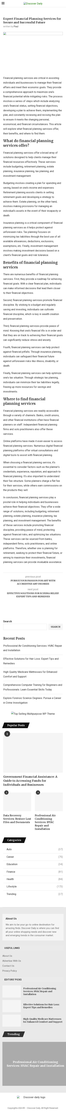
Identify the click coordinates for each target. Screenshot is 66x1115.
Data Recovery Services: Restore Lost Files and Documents (17, 819)
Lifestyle (35, 886)
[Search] (62, 3)
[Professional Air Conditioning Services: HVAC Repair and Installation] (49, 801)
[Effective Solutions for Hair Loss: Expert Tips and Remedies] (11, 1006)
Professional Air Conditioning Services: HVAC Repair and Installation (45, 822)
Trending (35, 894)
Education (35, 864)
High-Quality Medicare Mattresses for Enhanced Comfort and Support (42, 1020)
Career (35, 856)
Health (35, 879)
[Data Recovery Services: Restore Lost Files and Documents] (17, 801)
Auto (35, 849)
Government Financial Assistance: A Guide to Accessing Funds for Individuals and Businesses (30, 781)
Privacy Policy (9, 971)
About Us (7, 956)
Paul (16, 26)
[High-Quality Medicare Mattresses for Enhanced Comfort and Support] (11, 1021)
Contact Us (8, 966)
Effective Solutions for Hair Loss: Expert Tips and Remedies (41, 1006)
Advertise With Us (11, 961)
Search (7, 621)
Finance (35, 871)
